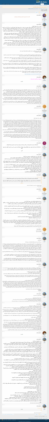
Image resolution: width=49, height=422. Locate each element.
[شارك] (4, 23)
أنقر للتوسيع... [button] (21, 183)
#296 (2, 292)
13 (41, 12)
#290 (2, 173)
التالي (36, 12)
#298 (2, 331)
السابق (45, 12)
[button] (37, 4)
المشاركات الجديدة (45, 5)
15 (39, 12)
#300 (2, 404)
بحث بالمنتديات (40, 5)
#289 (2, 153)
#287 (2, 114)
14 (40, 12)
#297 (2, 302)
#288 (2, 141)
